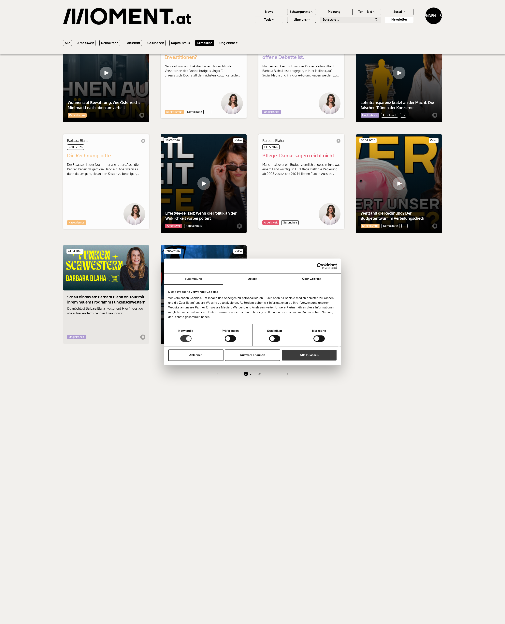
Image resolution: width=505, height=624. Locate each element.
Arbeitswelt (85, 43)
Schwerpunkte (300, 12)
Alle (67, 43)
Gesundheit (155, 43)
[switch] (230, 339)
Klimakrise (204, 43)
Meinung (334, 12)
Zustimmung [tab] (193, 278)
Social (398, 12)
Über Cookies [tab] (311, 278)
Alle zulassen (309, 355)
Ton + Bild (365, 12)
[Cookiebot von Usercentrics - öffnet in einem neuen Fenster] (319, 266)
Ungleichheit (228, 43)
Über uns (300, 20)
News (269, 12)
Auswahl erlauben (252, 355)
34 (259, 373)
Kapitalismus (180, 43)
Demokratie (109, 43)
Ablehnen (196, 355)
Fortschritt (132, 43)
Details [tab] (252, 278)
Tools (267, 20)
